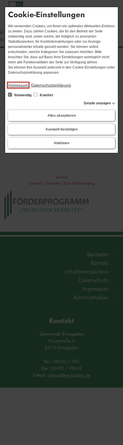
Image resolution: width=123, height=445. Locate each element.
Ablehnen (61, 143)
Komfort (46, 95)
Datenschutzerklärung (51, 85)
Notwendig (22, 95)
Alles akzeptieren (61, 116)
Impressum (18, 85)
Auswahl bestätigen (61, 129)
